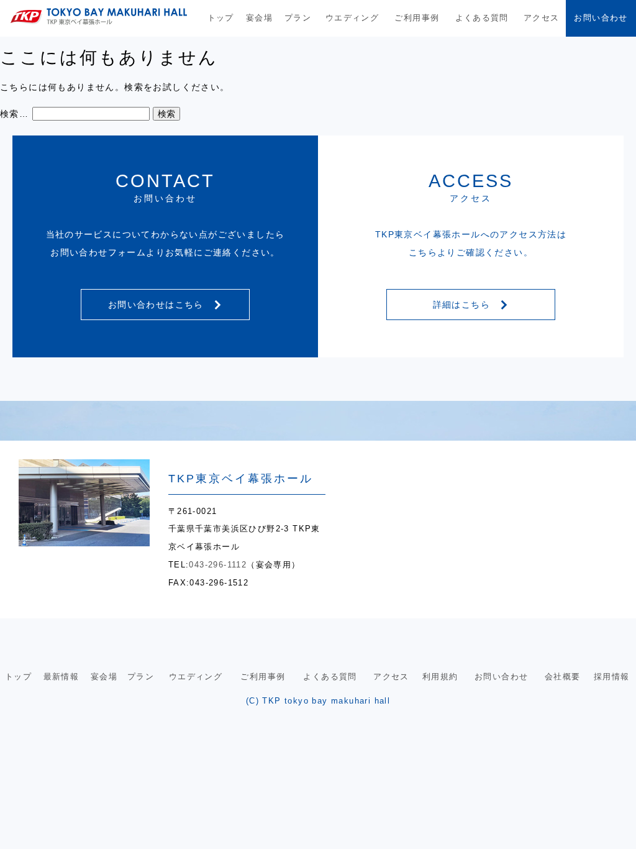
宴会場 (259, 17)
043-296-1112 (218, 564)
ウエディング (352, 17)
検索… (14, 114)
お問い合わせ (600, 17)
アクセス (542, 17)
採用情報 (612, 676)
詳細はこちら (463, 305)
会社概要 (563, 676)
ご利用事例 (416, 17)
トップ (220, 17)
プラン (297, 17)
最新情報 (61, 676)
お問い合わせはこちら (157, 305)
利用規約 (440, 676)
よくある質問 (482, 17)
